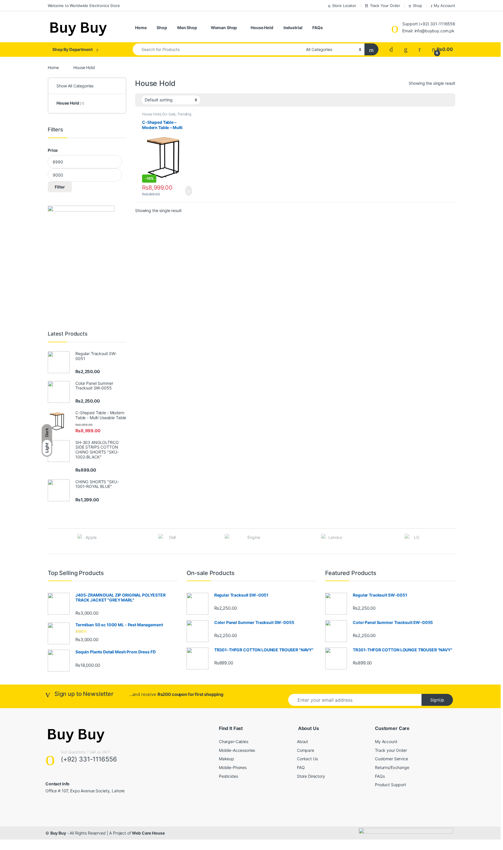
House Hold (262, 27)
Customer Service (391, 758)
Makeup (226, 758)
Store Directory (311, 776)
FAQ (301, 767)
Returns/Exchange (392, 767)
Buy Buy (58, 832)
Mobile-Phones (233, 767)
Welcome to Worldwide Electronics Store (84, 5)
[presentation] (453, 542)
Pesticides (228, 776)
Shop (417, 5)
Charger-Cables (233, 741)
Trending (184, 114)
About (302, 741)
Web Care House (148, 832)
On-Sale (169, 114)
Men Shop (187, 27)
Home (140, 27)
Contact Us (307, 758)
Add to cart (188, 191)
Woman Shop (224, 27)
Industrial (293, 27)
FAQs (317, 27)
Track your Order (391, 750)
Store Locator (344, 5)
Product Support (390, 784)
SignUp (437, 699)
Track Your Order (385, 5)
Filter (60, 186)
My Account (444, 5)
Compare (305, 750)
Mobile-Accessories (237, 750)
